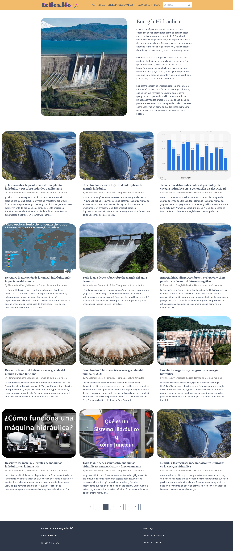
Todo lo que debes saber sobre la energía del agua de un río (115, 279)
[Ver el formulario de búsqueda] (93, 4)
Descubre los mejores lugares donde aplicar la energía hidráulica (112, 186)
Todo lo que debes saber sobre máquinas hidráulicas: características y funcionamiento (112, 464)
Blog (157, 5)
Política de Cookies (152, 542)
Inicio (101, 5)
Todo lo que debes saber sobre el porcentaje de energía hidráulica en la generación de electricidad (193, 186)
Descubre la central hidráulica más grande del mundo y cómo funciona (35, 372)
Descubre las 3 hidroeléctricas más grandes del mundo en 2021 (113, 372)
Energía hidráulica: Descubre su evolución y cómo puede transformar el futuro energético (193, 279)
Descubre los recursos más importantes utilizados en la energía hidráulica (192, 464)
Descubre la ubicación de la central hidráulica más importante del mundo (38, 279)
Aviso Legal (148, 528)
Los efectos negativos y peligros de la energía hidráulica (189, 372)
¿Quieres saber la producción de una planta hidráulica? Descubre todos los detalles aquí (33, 186)
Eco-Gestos (145, 5)
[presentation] (39, 155)
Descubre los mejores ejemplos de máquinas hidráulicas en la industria (33, 464)
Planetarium (14, 192)
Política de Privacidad (153, 535)
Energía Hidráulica (29, 192)
